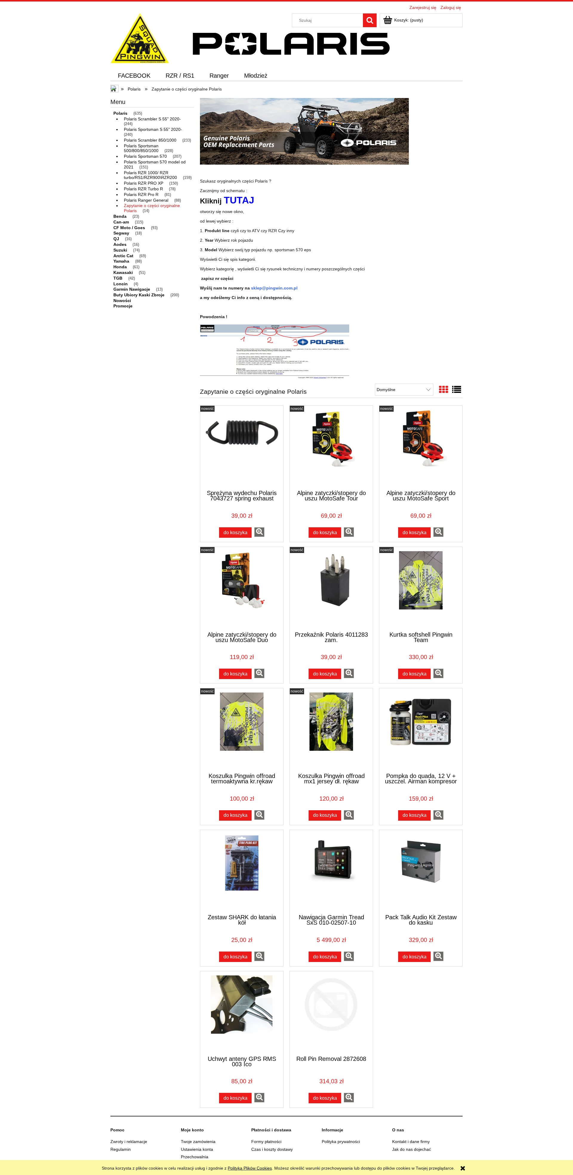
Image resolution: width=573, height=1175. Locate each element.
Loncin (120, 283)
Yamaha (121, 261)
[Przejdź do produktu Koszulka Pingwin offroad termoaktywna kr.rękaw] (241, 730)
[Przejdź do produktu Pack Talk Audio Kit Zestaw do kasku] (420, 871)
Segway (121, 233)
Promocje (123, 306)
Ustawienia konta (197, 1149)
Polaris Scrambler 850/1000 (150, 140)
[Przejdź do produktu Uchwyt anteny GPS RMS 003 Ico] (241, 1012)
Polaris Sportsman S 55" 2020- (153, 129)
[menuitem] (134, 76)
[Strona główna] (139, 37)
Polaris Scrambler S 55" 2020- (152, 119)
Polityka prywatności (341, 1141)
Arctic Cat (123, 255)
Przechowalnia (194, 1156)
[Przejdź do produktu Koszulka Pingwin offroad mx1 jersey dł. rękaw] (331, 730)
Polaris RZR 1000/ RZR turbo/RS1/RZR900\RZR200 (150, 175)
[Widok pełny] (456, 390)
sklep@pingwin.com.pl (274, 288)
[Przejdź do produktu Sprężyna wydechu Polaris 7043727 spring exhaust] (241, 447)
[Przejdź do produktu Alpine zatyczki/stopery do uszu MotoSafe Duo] (241, 588)
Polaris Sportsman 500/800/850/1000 (141, 148)
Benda (120, 216)
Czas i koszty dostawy (272, 1149)
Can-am (121, 222)
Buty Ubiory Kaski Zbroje (138, 294)
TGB (117, 278)
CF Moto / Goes (129, 227)
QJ (116, 238)
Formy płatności (266, 1141)
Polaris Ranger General (146, 200)
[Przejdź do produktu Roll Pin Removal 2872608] (331, 1012)
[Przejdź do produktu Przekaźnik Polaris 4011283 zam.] (331, 588)
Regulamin (120, 1149)
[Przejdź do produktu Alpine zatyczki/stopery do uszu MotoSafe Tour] (331, 447)
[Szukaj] (370, 20)
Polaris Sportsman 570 (145, 156)
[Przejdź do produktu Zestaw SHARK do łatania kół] (241, 871)
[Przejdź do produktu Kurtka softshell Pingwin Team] (420, 588)
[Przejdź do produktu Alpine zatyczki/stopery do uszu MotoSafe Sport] (420, 447)
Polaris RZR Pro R (141, 194)
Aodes (120, 244)
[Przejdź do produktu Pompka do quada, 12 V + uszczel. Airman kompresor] (420, 730)
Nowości (122, 300)
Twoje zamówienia (198, 1141)
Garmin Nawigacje (131, 289)
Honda (120, 266)
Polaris (120, 113)
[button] (259, 532)
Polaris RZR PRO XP (143, 183)
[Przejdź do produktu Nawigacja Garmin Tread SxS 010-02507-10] (331, 871)
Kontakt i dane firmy (411, 1141)
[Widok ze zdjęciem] (443, 390)
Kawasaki (123, 272)
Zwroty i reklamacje (128, 1141)
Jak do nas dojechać (411, 1149)
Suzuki (120, 250)
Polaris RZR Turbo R (143, 188)
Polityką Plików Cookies (250, 1168)
